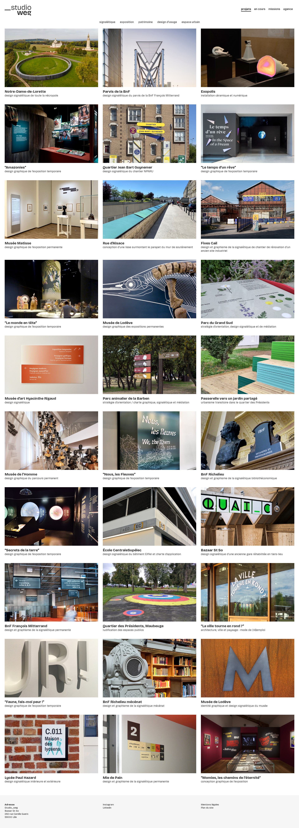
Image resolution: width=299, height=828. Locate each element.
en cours (259, 9)
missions (274, 9)
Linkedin (107, 807)
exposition (127, 22)
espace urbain (191, 22)
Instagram (108, 804)
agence (288, 9)
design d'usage (167, 22)
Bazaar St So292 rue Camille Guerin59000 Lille (16, 813)
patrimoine (145, 22)
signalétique (107, 22)
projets (246, 9)
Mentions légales (210, 804)
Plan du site (207, 807)
